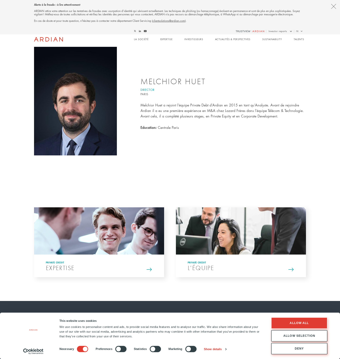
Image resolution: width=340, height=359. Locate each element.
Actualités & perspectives (233, 39)
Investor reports (278, 31)
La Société (141, 39)
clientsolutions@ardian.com (169, 21)
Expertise (166, 39)
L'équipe (201, 267)
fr (297, 31)
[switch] (121, 349)
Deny (299, 348)
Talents (299, 39)
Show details (213, 349)
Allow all (299, 323)
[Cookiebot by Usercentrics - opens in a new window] (33, 351)
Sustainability (272, 39)
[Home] (48, 39)
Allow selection (299, 335)
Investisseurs (193, 39)
